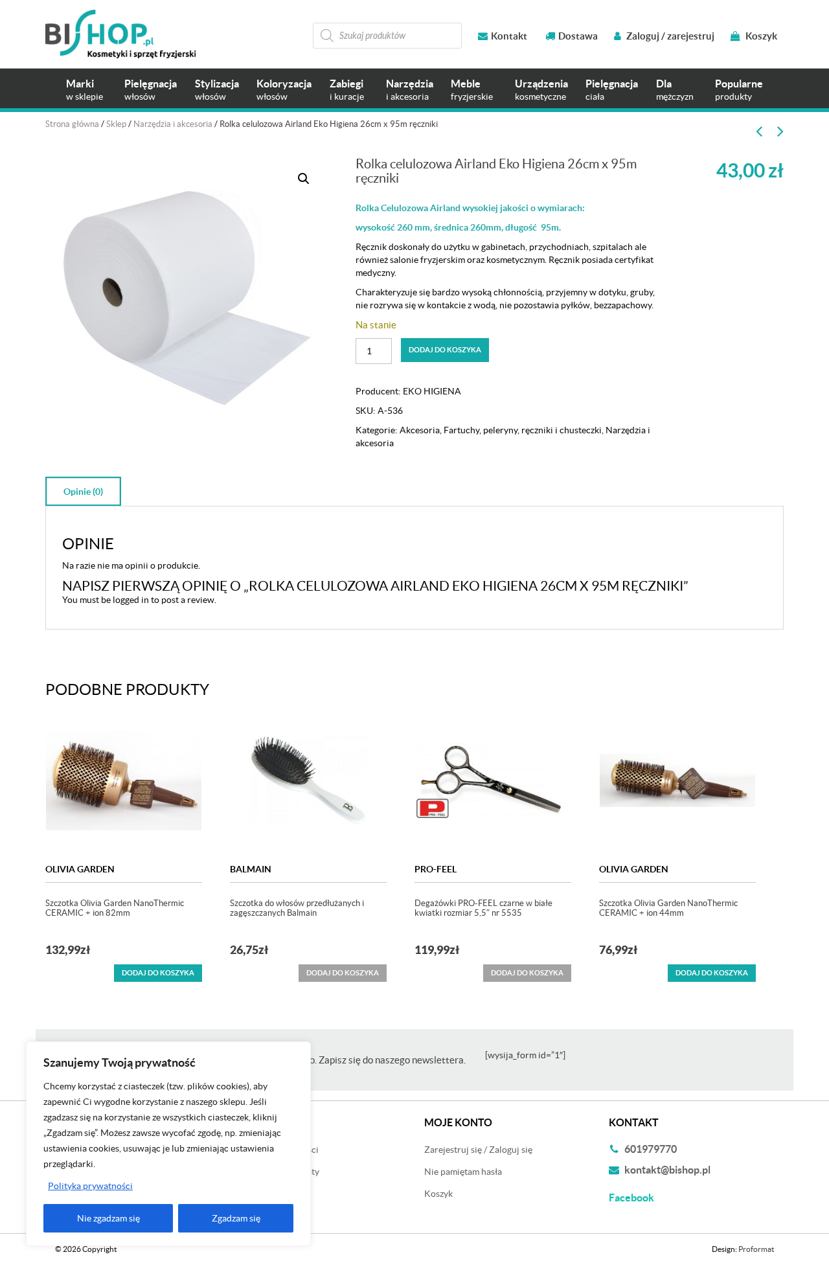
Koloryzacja (284, 90)
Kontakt (509, 35)
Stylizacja (217, 90)
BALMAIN (250, 869)
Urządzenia (541, 90)
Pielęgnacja (150, 90)
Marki (84, 90)
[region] (168, 1143)
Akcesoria (420, 430)
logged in (131, 600)
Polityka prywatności (90, 1186)
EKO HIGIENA (432, 391)
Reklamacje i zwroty (279, 1171)
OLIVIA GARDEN (80, 869)
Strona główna (72, 124)
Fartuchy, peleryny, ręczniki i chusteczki (523, 430)
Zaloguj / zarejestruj (669, 35)
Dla (675, 90)
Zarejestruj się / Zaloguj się (478, 1149)
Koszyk (760, 35)
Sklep (116, 124)
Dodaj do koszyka (445, 350)
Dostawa (578, 35)
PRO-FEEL (435, 869)
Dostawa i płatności (279, 1149)
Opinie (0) (83, 491)
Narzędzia (409, 90)
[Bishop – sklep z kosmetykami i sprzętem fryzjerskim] (120, 34)
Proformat (756, 1249)
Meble (472, 90)
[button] (303, 178)
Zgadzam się (236, 1218)
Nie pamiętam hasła (463, 1171)
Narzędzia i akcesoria (172, 124)
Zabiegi (347, 90)
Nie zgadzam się (108, 1218)
